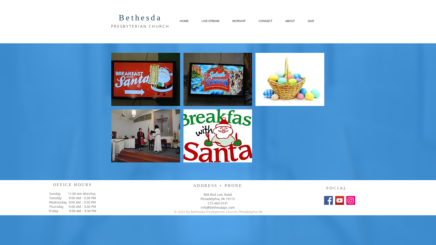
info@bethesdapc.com (218, 207)
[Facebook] (328, 200)
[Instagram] (350, 200)
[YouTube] (339, 200)
